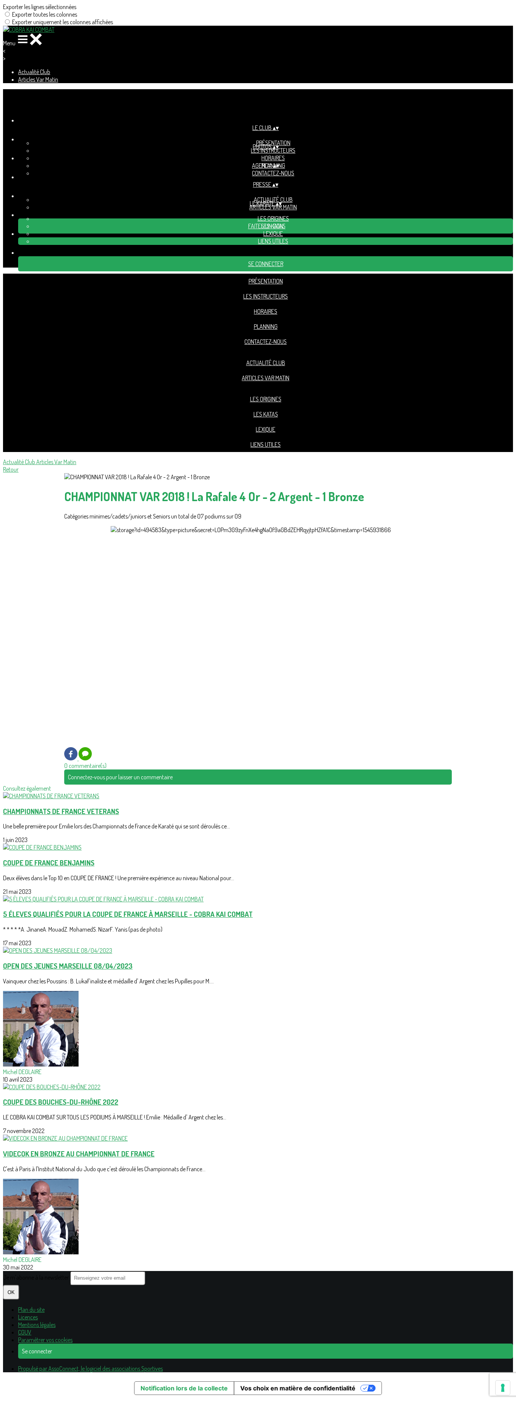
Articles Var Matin (38, 79)
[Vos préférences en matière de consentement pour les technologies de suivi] (503, 1388)
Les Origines (273, 218)
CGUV (24, 1332)
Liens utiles (273, 241)
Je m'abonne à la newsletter (36, 1277)
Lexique (273, 233)
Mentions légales (37, 1324)
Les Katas (265, 414)
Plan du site (31, 1309)
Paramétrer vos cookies (45, 1340)
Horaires (273, 158)
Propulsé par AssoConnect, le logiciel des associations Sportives (90, 1368)
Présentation (266, 281)
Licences (28, 1317)
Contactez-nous (273, 173)
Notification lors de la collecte (184, 1388)
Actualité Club (34, 72)
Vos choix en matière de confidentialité (297, 1388)
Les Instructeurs (273, 150)
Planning (266, 326)
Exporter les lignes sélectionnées (39, 7)
